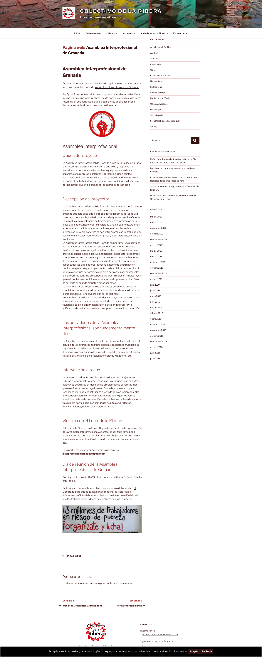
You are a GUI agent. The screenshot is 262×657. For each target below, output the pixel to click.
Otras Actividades (159, 104)
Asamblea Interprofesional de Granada (117, 87)
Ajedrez (154, 53)
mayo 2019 (155, 296)
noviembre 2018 (158, 330)
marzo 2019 (156, 307)
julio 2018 (155, 353)
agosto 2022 (156, 245)
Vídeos (153, 126)
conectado (93, 583)
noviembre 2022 (158, 228)
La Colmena (156, 87)
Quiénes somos (93, 33)
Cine (152, 70)
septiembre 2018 (158, 341)
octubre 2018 (156, 336)
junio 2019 (155, 290)
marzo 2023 (156, 216)
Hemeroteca (156, 81)
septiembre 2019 (158, 273)
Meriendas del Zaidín (160, 98)
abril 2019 (155, 301)
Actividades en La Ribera (152, 33)
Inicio (77, 33)
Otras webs (74, 556)
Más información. (178, 651)
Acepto (194, 651)
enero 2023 (156, 222)
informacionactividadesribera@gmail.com (160, 634)
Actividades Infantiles (160, 47)
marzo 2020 (156, 250)
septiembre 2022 (158, 239)
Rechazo (207, 651)
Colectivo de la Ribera (121, 11)
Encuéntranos (180, 33)
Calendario (111, 33)
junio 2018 (155, 358)
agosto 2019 (156, 279)
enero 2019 (155, 318)
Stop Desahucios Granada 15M (165, 121)
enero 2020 (156, 256)
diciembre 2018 (158, 324)
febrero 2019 (156, 313)
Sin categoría (156, 115)
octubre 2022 (156, 233)
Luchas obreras (157, 92)
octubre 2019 (156, 267)
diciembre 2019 (158, 262)
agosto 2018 (156, 347)
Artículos (128, 33)
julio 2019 (155, 284)
